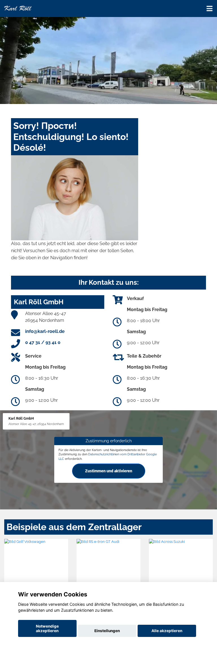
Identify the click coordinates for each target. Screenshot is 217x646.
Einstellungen (107, 630)
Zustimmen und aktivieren (108, 471)
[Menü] (209, 8)
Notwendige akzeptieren (47, 628)
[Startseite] (17, 8)
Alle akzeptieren (166, 630)
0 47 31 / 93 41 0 (42, 342)
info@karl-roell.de (45, 331)
